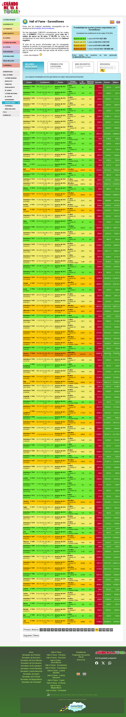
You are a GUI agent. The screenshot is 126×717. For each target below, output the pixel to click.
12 (82, 630)
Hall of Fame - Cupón (56, 680)
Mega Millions (8, 61)
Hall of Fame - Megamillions (56, 687)
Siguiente (28, 635)
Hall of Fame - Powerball (56, 690)
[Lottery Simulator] (84, 674)
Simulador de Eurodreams (31, 663)
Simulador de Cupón (31, 674)
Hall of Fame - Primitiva (56, 655)
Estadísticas (8, 72)
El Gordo (6, 38)
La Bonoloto (8, 24)
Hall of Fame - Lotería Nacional (56, 676)
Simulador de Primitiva (31, 655)
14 (89, 630)
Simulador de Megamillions (31, 679)
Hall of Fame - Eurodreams (56, 665)
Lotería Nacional (9, 42)
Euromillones (8, 56)
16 (96, 630)
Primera (27, 630)
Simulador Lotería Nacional (31, 671)
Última (36, 635)
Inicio (31, 652)
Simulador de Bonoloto (31, 658)
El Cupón (6, 47)
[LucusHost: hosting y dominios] (72, 707)
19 (108, 630)
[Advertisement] (67, 7)
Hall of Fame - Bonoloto (56, 658)
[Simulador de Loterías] (78, 674)
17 (100, 630)
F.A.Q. (5, 112)
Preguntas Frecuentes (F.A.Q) (81, 656)
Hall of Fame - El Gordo (56, 683)
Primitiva (8, 84)
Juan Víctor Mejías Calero (67, 695)
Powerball (7, 65)
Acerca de (7, 115)
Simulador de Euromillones (31, 660)
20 (111, 630)
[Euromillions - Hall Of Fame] (118, 22)
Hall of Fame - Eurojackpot (56, 668)
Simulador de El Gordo (31, 677)
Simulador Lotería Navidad (31, 669)
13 (85, 630)
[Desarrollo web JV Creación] (49, 695)
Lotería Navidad (9, 20)
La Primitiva (7, 29)
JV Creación (80, 695)
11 (78, 630)
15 (93, 630)
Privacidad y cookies (91, 695)
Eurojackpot (8, 33)
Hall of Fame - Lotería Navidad (56, 672)
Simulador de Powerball (31, 682)
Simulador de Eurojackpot (31, 666)
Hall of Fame (7, 75)
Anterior (35, 630)
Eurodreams (8, 52)
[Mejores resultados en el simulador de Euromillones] (112, 22)
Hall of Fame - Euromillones (56, 661)
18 (104, 630)
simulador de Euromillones (44, 28)
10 (74, 630)
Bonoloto (8, 81)
